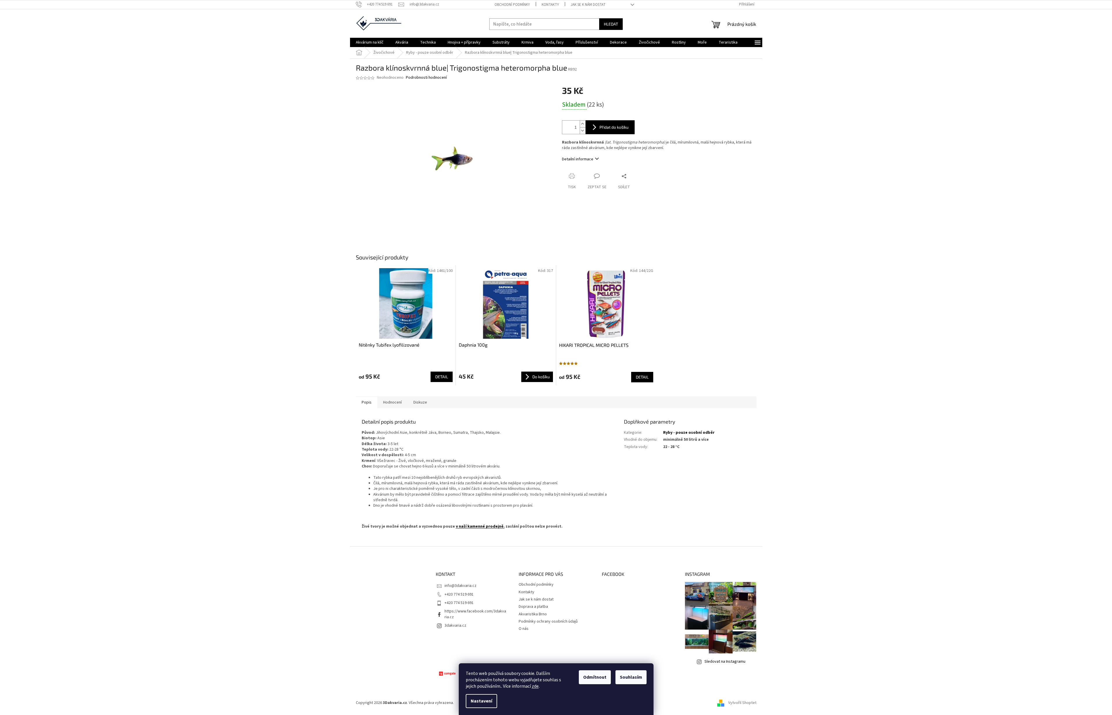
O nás (524, 629)
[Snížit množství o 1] (583, 130)
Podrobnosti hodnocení (426, 77)
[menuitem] (369, 42)
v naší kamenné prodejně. (480, 526)
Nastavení (481, 701)
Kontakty (550, 4)
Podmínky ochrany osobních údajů (548, 621)
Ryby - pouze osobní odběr (689, 433)
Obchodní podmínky (512, 4)
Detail (441, 376)
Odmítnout (594, 677)
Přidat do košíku (614, 127)
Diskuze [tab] (420, 402)
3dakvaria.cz (455, 625)
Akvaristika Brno (533, 614)
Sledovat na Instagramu (724, 661)
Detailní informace (577, 159)
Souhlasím (631, 677)
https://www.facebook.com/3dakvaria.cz (475, 614)
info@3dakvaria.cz (460, 586)
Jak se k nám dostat (588, 4)
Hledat (611, 23)
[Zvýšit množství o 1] (583, 124)
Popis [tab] (367, 402)
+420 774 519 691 (459, 594)
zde (535, 686)
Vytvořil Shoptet (742, 703)
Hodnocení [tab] (392, 402)
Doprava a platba (533, 607)
